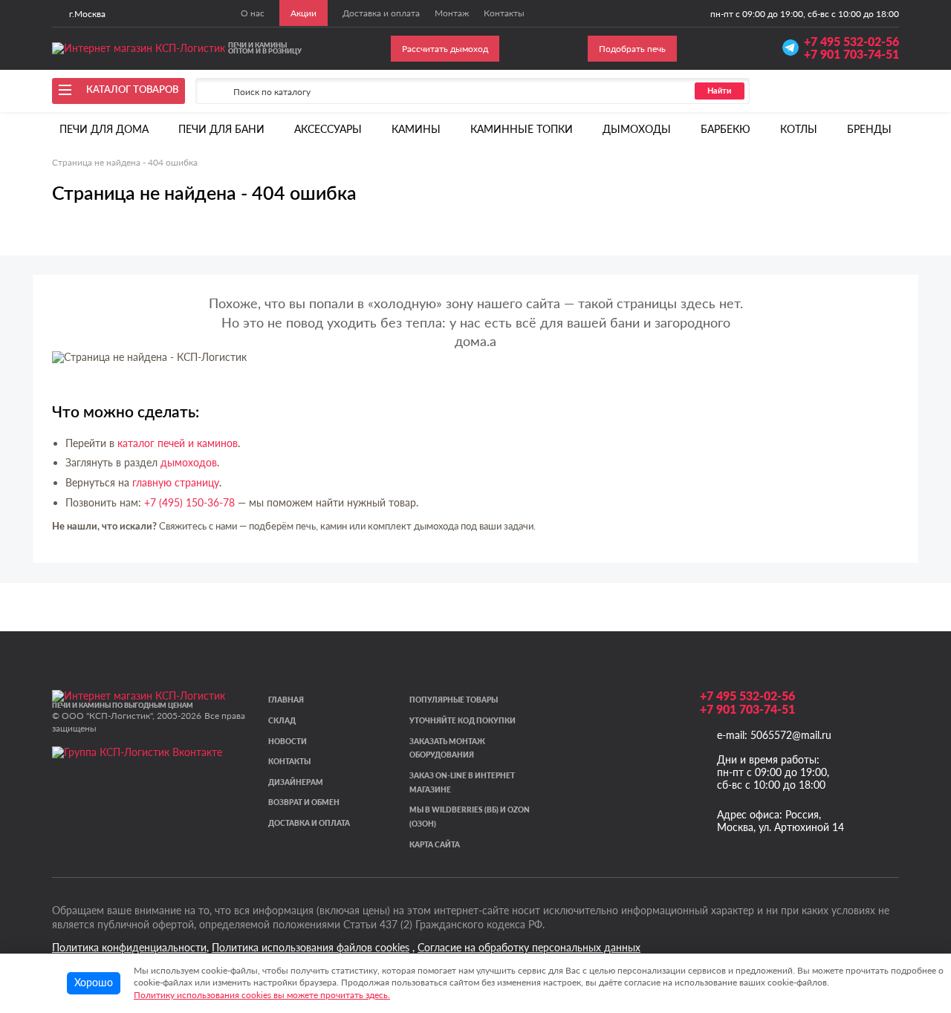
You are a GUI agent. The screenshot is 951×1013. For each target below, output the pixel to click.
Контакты (289, 762)
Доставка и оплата (309, 823)
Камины (416, 129)
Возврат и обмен (304, 802)
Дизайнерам (295, 782)
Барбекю (725, 129)
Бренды (869, 129)
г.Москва (87, 13)
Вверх (915, 920)
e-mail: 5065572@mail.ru (774, 735)
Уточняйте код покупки (462, 721)
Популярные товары (453, 700)
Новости (287, 741)
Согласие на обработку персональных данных (529, 947)
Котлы (798, 129)
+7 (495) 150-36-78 (189, 502)
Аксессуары (328, 129)
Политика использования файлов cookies (310, 947)
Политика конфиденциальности (129, 947)
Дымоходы (637, 129)
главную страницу (175, 482)
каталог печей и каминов (177, 443)
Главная (286, 700)
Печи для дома (104, 129)
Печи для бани (221, 129)
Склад (282, 721)
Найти (719, 91)
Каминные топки (521, 129)
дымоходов (188, 462)
